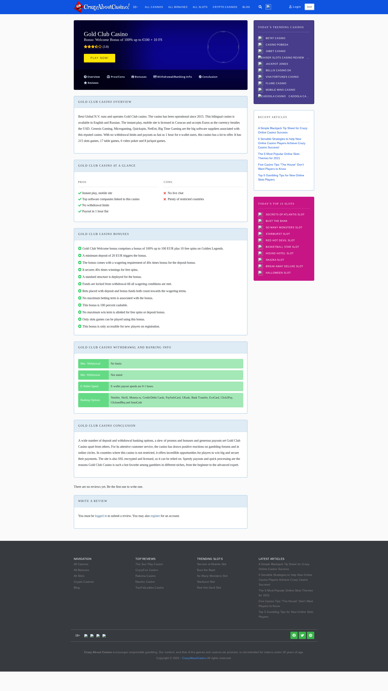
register (155, 516)
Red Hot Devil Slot (280, 240)
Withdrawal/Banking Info (174, 77)
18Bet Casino (275, 51)
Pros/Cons (117, 77)
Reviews (92, 83)
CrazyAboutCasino (194, 658)
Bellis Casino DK (278, 70)
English (268, 7)
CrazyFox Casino (146, 570)
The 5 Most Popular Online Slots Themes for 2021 (278, 156)
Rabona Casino (145, 575)
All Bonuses (178, 7)
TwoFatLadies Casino (149, 587)
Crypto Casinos (225, 7)
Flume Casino (275, 83)
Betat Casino (275, 38)
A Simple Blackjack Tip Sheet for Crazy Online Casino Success (282, 130)
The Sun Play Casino (149, 564)
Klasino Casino (145, 581)
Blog (246, 7)
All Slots (200, 7)
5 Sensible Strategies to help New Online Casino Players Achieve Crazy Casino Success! (281, 143)
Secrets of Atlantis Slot (285, 214)
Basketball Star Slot (282, 247)
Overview (93, 77)
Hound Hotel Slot (279, 253)
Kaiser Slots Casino (308, 57)
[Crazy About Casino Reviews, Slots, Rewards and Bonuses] (101, 7)
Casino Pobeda (276, 44)
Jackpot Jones (276, 64)
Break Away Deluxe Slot (284, 266)
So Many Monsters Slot (283, 227)
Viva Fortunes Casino (282, 76)
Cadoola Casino (299, 96)
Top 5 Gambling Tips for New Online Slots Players (281, 177)
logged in (101, 516)
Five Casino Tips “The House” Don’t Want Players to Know (281, 166)
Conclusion (209, 77)
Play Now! (100, 58)
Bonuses (140, 77)
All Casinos (154, 7)
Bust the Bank (276, 221)
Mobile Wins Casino (280, 89)
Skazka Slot (274, 260)
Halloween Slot (278, 273)
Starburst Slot (277, 234)
